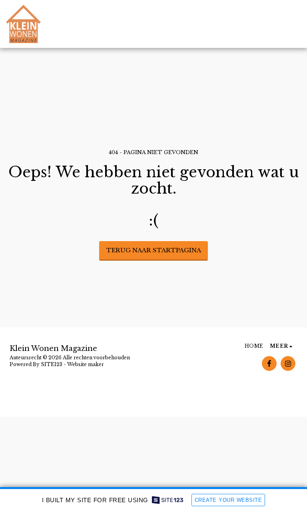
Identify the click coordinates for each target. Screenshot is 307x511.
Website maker (85, 364)
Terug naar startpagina (153, 250)
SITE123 (51, 364)
